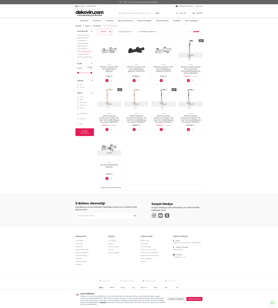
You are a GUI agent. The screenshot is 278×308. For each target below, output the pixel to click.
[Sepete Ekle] (107, 80)
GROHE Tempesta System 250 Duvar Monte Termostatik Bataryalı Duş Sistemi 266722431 (190, 70)
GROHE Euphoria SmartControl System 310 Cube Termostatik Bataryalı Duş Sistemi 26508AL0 (163, 119)
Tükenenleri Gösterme (148, 31)
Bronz (81, 108)
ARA (157, 13)
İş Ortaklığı (144, 244)
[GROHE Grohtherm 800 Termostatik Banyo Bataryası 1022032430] (136, 50)
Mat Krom (83, 105)
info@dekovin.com (180, 257)
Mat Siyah (83, 102)
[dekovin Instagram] (153, 215)
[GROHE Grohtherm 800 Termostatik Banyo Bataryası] (109, 50)
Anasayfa (78, 26)
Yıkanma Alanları (162, 21)
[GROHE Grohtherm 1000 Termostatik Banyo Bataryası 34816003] (163, 50)
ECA (81, 84)
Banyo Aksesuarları (125, 21)
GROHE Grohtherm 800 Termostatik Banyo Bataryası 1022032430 (136, 69)
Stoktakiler (83, 113)
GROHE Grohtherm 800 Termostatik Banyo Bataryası (109, 69)
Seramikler (84, 21)
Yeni (81, 124)
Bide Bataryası (82, 46)
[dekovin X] (167, 215)
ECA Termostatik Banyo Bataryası (109, 166)
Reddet (103, 302)
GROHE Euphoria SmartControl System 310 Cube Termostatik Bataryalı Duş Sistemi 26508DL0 (136, 119)
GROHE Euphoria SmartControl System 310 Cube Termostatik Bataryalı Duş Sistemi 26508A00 (190, 119)
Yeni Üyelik (112, 241)
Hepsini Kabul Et (194, 299)
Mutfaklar (177, 21)
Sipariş (110, 244)
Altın (81, 99)
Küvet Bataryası (82, 43)
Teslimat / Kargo (113, 246)
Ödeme (111, 249)
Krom (81, 97)
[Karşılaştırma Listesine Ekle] (111, 80)
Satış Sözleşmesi (146, 258)
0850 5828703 (178, 249)
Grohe (81, 87)
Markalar (78, 264)
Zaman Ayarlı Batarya (84, 57)
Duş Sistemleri (82, 49)
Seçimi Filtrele (85, 132)
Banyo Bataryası (83, 38)
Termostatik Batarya (84, 51)
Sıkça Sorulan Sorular (148, 249)
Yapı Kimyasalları (191, 21)
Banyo (87, 26)
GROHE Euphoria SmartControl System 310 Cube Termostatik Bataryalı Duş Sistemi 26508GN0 (109, 119)
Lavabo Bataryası (83, 35)
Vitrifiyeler (110, 21)
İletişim (143, 261)
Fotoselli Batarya (83, 54)
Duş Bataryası (82, 40)
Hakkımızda (145, 241)
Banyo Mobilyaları (144, 21)
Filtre (103, 31)
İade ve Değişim (114, 252)
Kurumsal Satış (146, 246)
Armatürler (97, 21)
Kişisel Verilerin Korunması (150, 255)
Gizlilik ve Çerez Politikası (149, 252)
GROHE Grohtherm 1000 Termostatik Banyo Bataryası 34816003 (163, 69)
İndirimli (82, 119)
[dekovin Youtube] (160, 215)
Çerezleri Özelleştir (176, 299)
